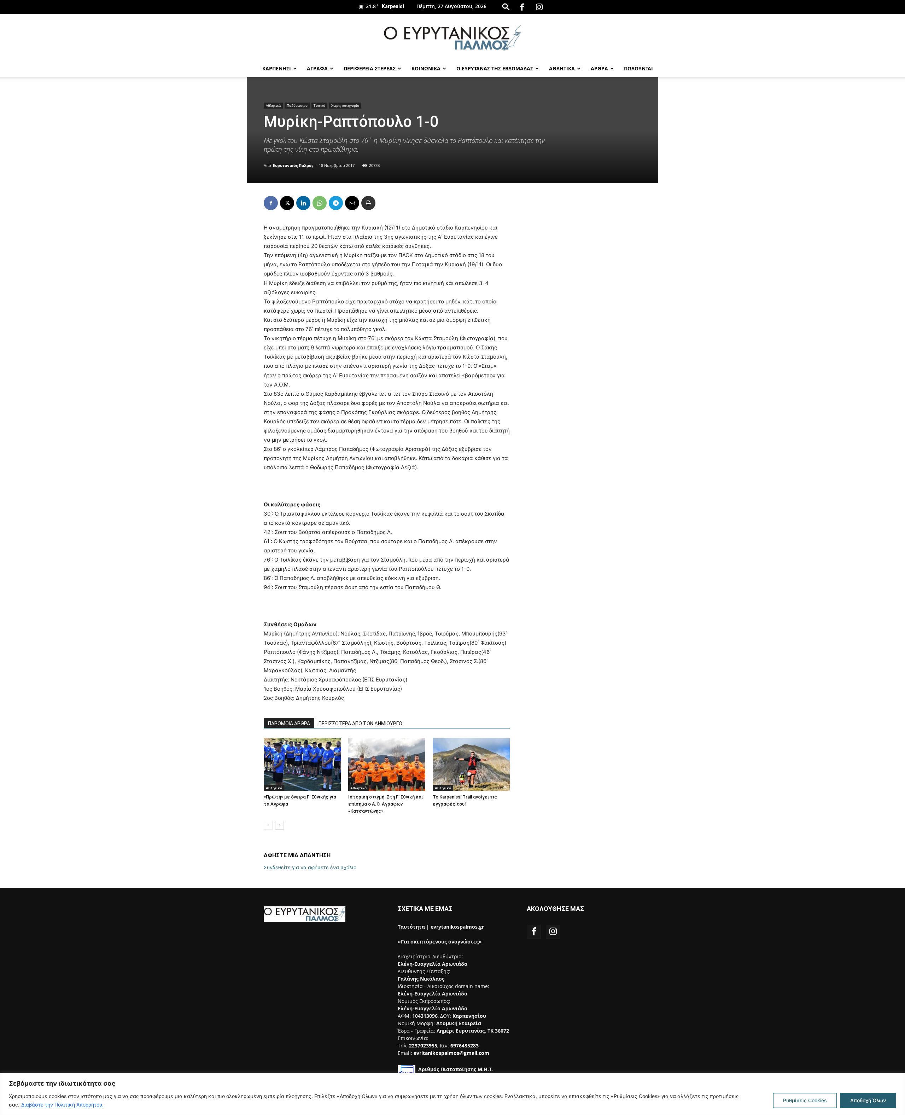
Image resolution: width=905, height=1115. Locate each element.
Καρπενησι (276, 68)
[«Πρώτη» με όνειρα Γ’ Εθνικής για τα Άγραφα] (302, 764)
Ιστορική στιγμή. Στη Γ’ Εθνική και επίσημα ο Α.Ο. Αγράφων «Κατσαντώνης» (385, 804)
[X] (287, 203)
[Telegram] (336, 203)
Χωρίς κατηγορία (345, 105)
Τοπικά (319, 105)
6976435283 (464, 1045)
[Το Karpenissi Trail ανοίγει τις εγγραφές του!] (471, 764)
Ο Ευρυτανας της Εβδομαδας (494, 68)
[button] (506, 6)
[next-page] (279, 825)
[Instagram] (539, 7)
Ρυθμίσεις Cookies (805, 1100)
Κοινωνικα (425, 68)
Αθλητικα (562, 68)
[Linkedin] (303, 203)
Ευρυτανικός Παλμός (293, 165)
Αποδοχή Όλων (868, 1100)
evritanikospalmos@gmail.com (451, 1053)
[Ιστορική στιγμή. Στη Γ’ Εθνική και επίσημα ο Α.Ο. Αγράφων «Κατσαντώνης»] (386, 764)
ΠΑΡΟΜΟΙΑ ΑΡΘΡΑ (289, 723)
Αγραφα (317, 68)
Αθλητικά (273, 105)
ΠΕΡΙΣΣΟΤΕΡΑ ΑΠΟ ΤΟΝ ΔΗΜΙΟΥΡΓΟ (360, 723)
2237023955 (423, 1045)
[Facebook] (522, 7)
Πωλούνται (638, 68)
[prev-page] (268, 825)
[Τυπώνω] (368, 203)
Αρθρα (599, 68)
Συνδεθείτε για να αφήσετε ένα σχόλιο (310, 867)
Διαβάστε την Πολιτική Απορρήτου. (62, 1105)
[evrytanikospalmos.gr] (452, 37)
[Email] (352, 203)
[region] (452, 1094)
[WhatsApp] (320, 203)
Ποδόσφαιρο (297, 105)
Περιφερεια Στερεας (370, 68)
